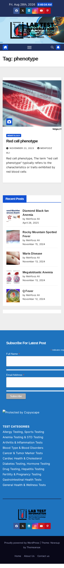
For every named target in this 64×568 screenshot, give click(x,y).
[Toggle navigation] (29, 47)
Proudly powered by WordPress (22, 542)
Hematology (13, 135)
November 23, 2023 (22, 148)
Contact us (43, 556)
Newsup (55, 542)
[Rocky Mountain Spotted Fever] (13, 236)
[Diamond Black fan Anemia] (13, 215)
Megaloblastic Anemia (38, 272)
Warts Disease (32, 253)
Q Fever (28, 291)
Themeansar (33, 547)
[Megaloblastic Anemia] (13, 277)
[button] (52, 47)
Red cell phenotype (22, 141)
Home (18, 556)
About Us (29, 556)
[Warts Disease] (13, 258)
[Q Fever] (13, 295)
